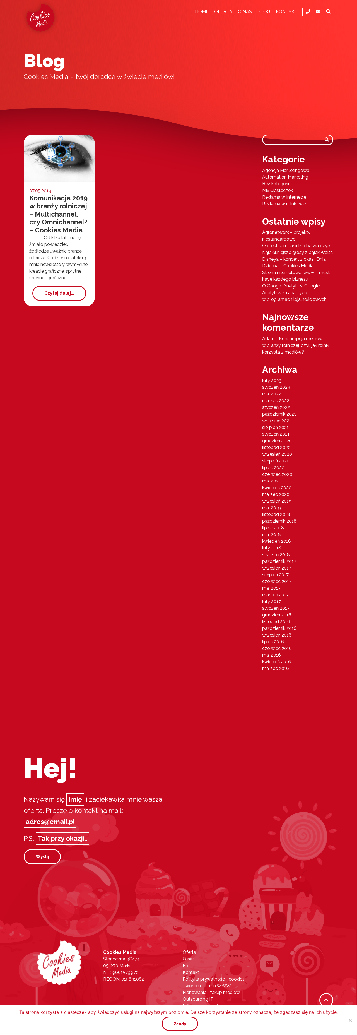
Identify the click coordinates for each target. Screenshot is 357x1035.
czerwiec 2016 (277, 648)
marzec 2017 (275, 594)
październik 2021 (279, 414)
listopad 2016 (276, 621)
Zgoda (180, 1023)
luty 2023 (271, 380)
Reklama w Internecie (284, 197)
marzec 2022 (275, 400)
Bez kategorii (275, 183)
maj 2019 (271, 507)
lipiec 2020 (273, 467)
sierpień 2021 (275, 427)
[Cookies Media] (59, 962)
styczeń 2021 (276, 434)
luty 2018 (271, 548)
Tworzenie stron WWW (207, 985)
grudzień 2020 (277, 440)
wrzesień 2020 (277, 454)
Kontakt (287, 11)
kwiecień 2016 (276, 661)
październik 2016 (279, 628)
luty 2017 (271, 601)
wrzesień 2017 (276, 568)
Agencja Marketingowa (285, 170)
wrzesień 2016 (276, 635)
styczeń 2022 (276, 407)
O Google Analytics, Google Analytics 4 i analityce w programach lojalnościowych (294, 292)
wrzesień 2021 (276, 420)
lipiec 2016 (273, 641)
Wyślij (42, 856)
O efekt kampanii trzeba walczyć (296, 245)
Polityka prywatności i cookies (214, 979)
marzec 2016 (275, 668)
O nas (245, 11)
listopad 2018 (276, 514)
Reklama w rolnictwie (284, 203)
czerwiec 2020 (277, 474)
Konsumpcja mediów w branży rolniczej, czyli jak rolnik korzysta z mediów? (295, 345)
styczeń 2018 (276, 554)
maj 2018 (271, 534)
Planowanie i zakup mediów (211, 992)
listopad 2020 (276, 447)
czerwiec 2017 (276, 581)
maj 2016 (271, 655)
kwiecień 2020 (276, 487)
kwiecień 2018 (276, 541)
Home (202, 11)
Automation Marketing (285, 177)
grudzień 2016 (276, 615)
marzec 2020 (276, 494)
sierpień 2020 (276, 461)
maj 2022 (271, 394)
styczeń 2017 (276, 608)
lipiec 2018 (273, 527)
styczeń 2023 (276, 387)
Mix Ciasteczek (277, 190)
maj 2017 (271, 588)
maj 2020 (271, 481)
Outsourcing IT (198, 999)
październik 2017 (279, 561)
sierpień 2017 (275, 574)
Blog (263, 11)
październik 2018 (279, 521)
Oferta (223, 11)
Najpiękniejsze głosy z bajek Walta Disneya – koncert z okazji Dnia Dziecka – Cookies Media (297, 259)
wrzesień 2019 (276, 501)
